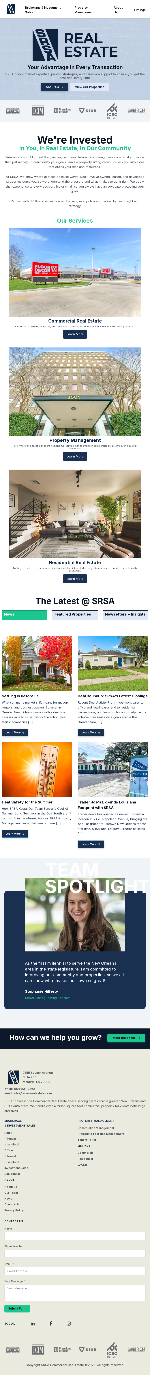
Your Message (13, 1281)
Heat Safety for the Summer (27, 802)
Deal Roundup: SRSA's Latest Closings (113, 696)
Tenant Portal (87, 1139)
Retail (8, 1132)
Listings (140, 10)
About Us (118, 10)
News (8, 1198)
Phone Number (13, 1246)
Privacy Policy (14, 1210)
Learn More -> (15, 732)
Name (8, 1228)
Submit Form (17, 1308)
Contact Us (11, 1204)
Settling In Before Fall (21, 696)
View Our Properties (89, 87)
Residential (12, 1174)
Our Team (11, 1192)
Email (7, 1263)
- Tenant (10, 1138)
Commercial (86, 1152)
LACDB (82, 1164)
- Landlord (11, 1144)
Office (8, 1150)
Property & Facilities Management (101, 1134)
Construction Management (96, 1128)
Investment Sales (16, 1168)
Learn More (75, 334)
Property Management (84, 10)
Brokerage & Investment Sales (43, 10)
